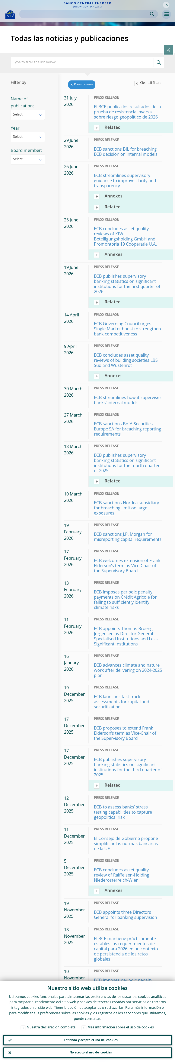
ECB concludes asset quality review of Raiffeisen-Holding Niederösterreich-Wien (121, 875)
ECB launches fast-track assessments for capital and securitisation (121, 702)
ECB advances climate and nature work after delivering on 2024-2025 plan (128, 670)
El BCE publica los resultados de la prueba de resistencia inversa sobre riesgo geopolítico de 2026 (127, 112)
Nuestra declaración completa (51, 1027)
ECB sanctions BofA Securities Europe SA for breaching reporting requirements (127, 429)
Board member (26, 151)
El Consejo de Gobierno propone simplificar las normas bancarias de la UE (126, 844)
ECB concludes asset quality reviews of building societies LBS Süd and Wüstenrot (126, 360)
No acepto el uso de (91, 1052)
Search (152, 14)
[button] (166, 5)
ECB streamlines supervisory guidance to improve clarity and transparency (125, 181)
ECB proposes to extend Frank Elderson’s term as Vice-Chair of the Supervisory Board (125, 733)
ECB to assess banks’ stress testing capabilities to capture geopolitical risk (123, 812)
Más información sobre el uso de (121, 1027)
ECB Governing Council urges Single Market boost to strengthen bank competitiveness (127, 329)
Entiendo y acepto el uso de (91, 1040)
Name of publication (22, 102)
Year (15, 128)
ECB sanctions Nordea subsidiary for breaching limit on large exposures (126, 508)
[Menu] (166, 14)
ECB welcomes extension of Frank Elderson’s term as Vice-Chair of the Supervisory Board (127, 566)
